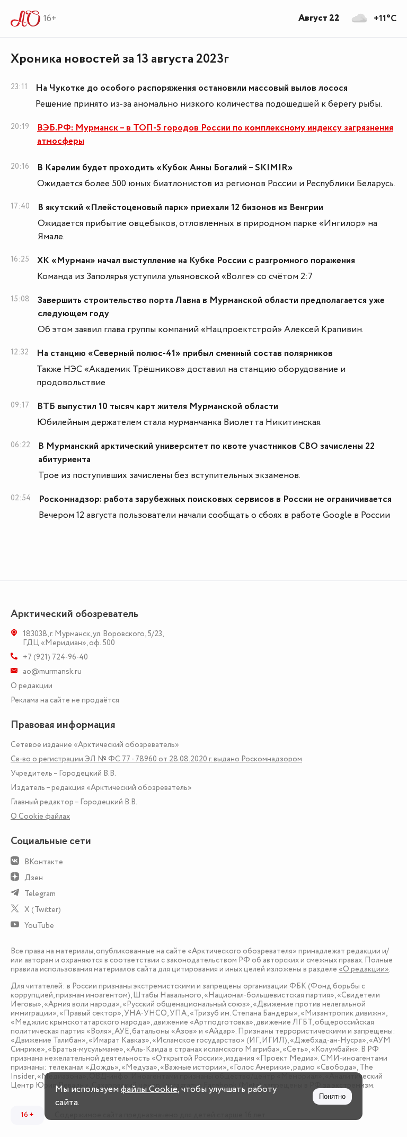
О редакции (31, 685)
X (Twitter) (42, 909)
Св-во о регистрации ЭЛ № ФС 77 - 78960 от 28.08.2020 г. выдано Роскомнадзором (156, 758)
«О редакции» (364, 969)
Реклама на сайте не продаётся (65, 700)
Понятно (332, 1096)
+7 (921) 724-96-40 (55, 657)
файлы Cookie (149, 1089)
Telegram (40, 893)
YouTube (39, 925)
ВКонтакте (43, 861)
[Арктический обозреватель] (26, 19)
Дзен (33, 877)
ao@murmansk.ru (52, 671)
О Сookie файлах (40, 816)
